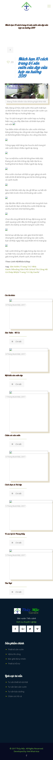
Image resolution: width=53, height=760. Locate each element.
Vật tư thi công (14, 654)
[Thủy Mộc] (26, 5)
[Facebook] (26, 755)
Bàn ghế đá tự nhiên (17, 659)
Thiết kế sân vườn (16, 649)
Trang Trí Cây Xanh (29, 272)
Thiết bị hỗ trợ (14, 663)
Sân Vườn (14, 266)
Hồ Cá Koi (29, 269)
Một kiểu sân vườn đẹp (14, 375)
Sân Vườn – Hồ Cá (12, 332)
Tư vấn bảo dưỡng (16, 691)
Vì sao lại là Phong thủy (15, 533)
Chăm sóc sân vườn (12, 435)
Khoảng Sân (18, 269)
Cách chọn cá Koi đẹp (13, 484)
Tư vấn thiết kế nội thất (18, 682)
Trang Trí (25, 266)
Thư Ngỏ (8, 583)
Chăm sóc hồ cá (15, 696)
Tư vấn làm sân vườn (17, 686)
